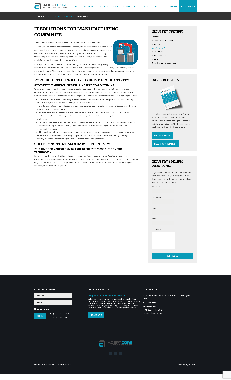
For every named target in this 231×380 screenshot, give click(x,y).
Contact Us (158, 6)
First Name (156, 186)
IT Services (102, 6)
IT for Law (156, 44)
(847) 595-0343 (188, 6)
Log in (40, 316)
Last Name (156, 197)
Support (172, 6)
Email (154, 208)
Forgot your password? (59, 317)
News (136, 6)
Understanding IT (121, 6)
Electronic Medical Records (162, 41)
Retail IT (155, 59)
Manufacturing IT (158, 48)
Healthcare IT (157, 37)
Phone (154, 219)
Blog (146, 6)
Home (77, 6)
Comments (156, 229)
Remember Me (43, 309)
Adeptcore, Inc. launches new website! (106, 295)
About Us (88, 6)
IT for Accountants (159, 56)
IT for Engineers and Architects (164, 63)
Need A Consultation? (165, 144)
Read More (96, 315)
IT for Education (158, 52)
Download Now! (162, 135)
